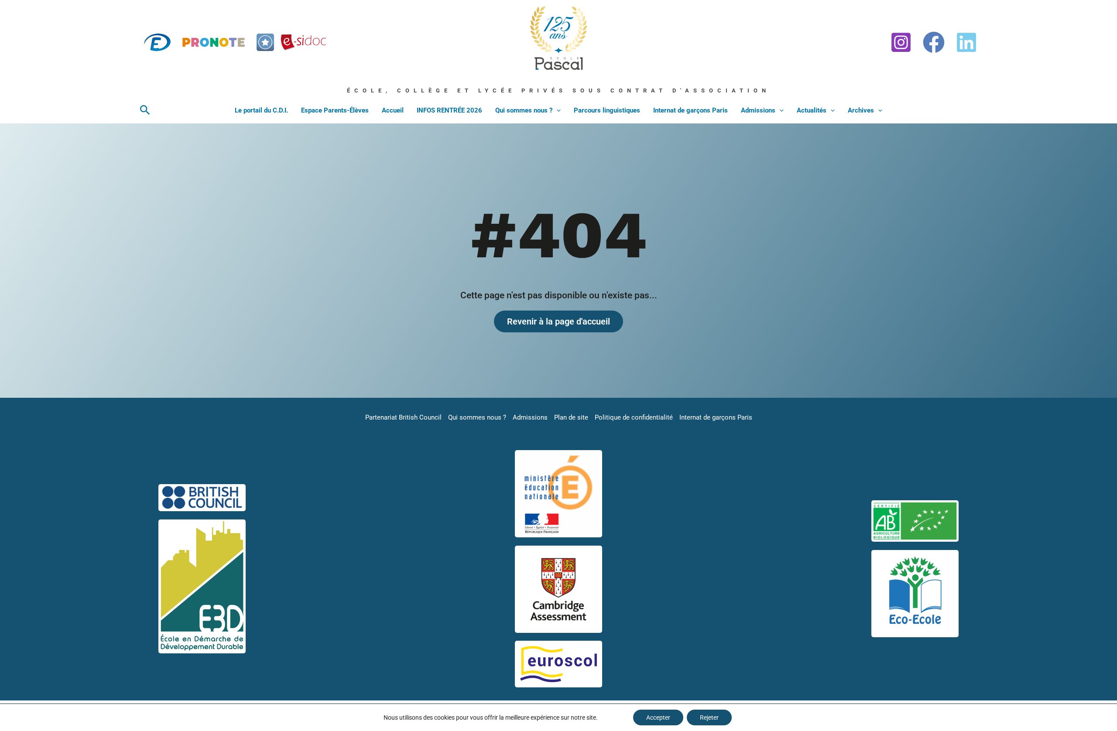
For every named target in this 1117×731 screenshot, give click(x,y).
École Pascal (548, 74)
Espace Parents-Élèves (335, 110)
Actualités (811, 110)
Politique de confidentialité (634, 417)
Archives (861, 110)
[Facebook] (934, 42)
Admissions (758, 110)
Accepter (658, 717)
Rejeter (709, 717)
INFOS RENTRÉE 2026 (449, 110)
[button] (145, 110)
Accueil (393, 110)
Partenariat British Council (403, 417)
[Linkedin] (966, 42)
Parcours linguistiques (607, 110)
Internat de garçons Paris (690, 110)
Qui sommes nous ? (523, 110)
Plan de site (571, 417)
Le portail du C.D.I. (261, 110)
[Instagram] (901, 42)
